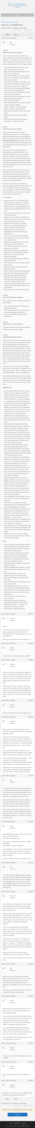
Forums (3, 22)
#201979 (30, 614)
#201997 (30, 862)
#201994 (30, 717)
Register (17, 1114)
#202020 (30, 1080)
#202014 (30, 1043)
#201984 (30, 643)
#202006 (30, 996)
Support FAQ (17, 1123)
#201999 (30, 964)
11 (27, 30)
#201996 (30, 821)
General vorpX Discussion (11, 22)
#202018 (30, 1062)
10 (24, 30)
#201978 (30, 38)
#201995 (30, 775)
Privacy (23, 1125)
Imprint (27, 1125)
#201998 (30, 891)
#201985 (30, 660)
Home (11, 1123)
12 (30, 30)
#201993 (30, 700)
